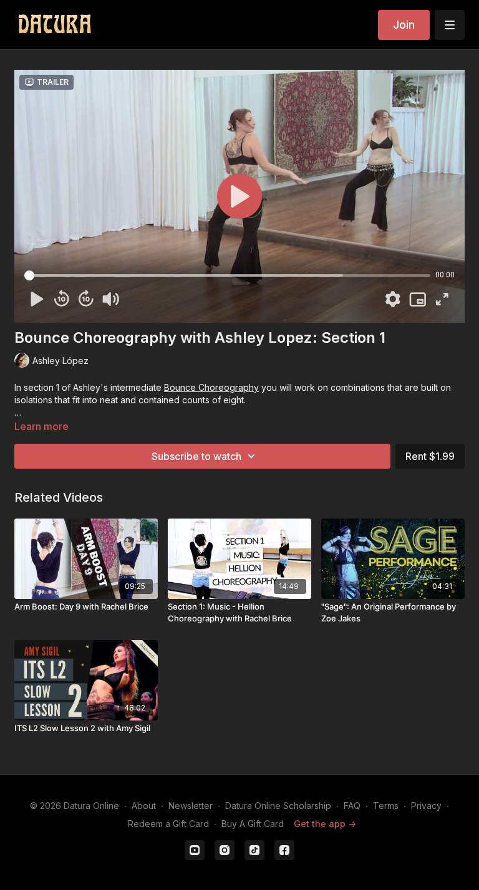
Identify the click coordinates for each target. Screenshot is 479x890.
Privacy (426, 805)
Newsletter (190, 805)
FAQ (352, 805)
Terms (386, 805)
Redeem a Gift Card (168, 823)
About (144, 805)
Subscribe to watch (196, 456)
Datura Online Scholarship (278, 805)
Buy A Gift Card (252, 823)
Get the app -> (325, 823)
